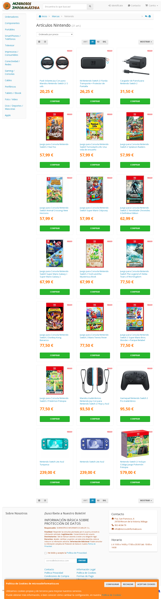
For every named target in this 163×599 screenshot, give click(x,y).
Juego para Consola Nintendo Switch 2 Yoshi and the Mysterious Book (94, 274)
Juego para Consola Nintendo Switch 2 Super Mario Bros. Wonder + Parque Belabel (134, 337)
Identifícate (117, 5)
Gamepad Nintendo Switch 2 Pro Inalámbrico (134, 399)
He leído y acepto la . (67, 553)
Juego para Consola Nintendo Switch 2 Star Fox (54, 145)
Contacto (135, 5)
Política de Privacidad (77, 553)
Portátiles (10, 29)
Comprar (55, 101)
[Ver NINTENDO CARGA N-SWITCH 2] (135, 63)
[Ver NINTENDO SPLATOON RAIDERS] (135, 126)
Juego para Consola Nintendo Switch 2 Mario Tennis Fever (94, 336)
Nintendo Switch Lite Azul (92, 461)
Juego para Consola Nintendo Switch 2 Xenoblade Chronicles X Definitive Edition (135, 210)
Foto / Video (11, 99)
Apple (8, 115)
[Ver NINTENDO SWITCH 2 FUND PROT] (95, 63)
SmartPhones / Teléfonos (12, 37)
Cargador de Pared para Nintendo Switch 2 (132, 82)
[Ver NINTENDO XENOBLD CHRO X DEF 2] (135, 190)
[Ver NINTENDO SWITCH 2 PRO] (135, 380)
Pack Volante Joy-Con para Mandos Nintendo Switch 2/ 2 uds (54, 83)
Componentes (12, 23)
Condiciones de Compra (56, 576)
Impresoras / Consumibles (11, 53)
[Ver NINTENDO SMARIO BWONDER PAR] (135, 317)
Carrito (152, 5)
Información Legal (86, 569)
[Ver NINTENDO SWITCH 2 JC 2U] (55, 63)
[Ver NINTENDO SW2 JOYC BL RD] (95, 380)
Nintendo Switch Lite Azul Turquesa (52, 463)
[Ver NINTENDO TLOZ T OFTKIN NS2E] (135, 253)
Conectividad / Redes (12, 63)
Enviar (82, 560)
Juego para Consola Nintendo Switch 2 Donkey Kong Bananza (54, 337)
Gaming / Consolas (9, 72)
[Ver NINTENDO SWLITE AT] (55, 444)
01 (93, 41)
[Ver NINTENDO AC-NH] (55, 190)
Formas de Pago (85, 576)
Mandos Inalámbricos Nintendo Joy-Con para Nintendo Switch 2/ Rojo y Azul (94, 401)
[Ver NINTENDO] (55, 126)
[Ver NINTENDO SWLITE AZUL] (95, 444)
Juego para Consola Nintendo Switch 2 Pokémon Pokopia (54, 399)
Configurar (112, 584)
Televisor (9, 45)
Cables (8, 80)
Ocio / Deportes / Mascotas (14, 107)
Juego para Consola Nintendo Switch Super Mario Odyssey (94, 209)
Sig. (104, 41)
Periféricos (10, 86)
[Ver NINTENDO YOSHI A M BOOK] (95, 253)
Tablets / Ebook (13, 92)
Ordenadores (11, 16)
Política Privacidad (53, 572)
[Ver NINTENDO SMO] (95, 190)
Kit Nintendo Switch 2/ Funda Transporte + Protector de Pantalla (93, 83)
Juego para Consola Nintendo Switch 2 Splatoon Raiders (134, 145)
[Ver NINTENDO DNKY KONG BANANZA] (55, 317)
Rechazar (128, 584)
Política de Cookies (111, 594)
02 (98, 41)
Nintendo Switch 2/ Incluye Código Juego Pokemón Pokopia (133, 464)
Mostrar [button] (145, 41)
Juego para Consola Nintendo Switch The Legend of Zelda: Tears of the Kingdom (134, 274)
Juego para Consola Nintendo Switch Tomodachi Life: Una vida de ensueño (94, 147)
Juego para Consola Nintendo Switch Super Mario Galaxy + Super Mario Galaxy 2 (54, 274)
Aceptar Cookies (146, 584)
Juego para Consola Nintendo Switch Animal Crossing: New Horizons (54, 210)
